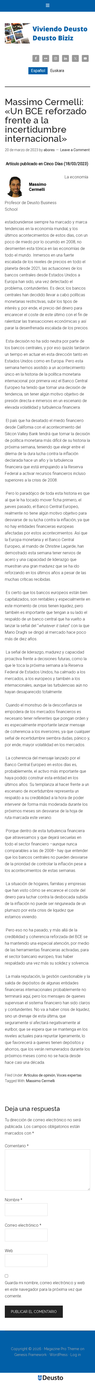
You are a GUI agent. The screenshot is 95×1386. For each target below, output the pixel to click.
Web (9, 1250)
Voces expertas (69, 1075)
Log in (75, 1355)
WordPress (58, 1355)
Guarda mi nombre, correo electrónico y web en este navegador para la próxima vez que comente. (45, 1289)
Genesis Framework (30, 1355)
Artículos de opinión (39, 1075)
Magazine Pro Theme (61, 1349)
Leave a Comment (75, 150)
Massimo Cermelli (40, 1081)
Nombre (13, 1199)
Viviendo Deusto (47, 33)
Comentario (17, 1145)
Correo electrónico (23, 1225)
